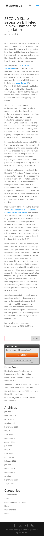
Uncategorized (10, 510)
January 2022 (9, 465)
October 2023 (9, 423)
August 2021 (9, 483)
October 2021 (9, 476)
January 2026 (9, 412)
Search (35, 338)
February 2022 (10, 461)
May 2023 (8, 430)
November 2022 (10, 438)
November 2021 (10, 472)
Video (6, 513)
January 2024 (9, 419)
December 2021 (10, 468)
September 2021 (11, 480)
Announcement (10, 494)
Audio (6, 498)
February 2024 (10, 415)
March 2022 (9, 457)
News (18, 34)
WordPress (23, 532)
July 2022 (8, 446)
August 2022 (9, 442)
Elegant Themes (22, 530)
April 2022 (8, 453)
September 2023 (11, 427)
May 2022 (8, 449)
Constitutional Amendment (15, 502)
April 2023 (8, 434)
